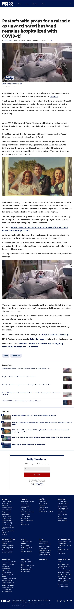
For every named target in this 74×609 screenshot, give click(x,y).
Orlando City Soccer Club (26, 548)
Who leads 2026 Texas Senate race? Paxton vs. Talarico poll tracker (21, 401)
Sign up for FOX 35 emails (7, 575)
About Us (6, 559)
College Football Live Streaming (64, 567)
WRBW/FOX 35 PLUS (8, 585)
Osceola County (6, 520)
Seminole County (7, 523)
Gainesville (16, 356)
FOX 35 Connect (25, 571)
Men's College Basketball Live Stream (64, 577)
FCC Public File (6, 589)
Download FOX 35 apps (9, 578)
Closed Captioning (7, 587)
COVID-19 (54, 96)
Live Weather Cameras (27, 502)
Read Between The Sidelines (26, 542)
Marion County (6, 516)
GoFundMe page (37, 339)
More (43, 4)
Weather (24, 499)
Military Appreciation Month (8, 531)
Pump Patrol (42, 502)
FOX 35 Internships (7, 573)
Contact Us (5, 566)
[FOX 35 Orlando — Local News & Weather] (8, 4)
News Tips (25, 559)
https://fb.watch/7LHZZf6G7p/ (55, 334)
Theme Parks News (8, 545)
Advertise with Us (7, 581)
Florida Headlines (7, 502)
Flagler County (6, 512)
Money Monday (62, 520)
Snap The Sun (25, 524)
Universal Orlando (7, 552)
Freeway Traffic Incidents (43, 508)
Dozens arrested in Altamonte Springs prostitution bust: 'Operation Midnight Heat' (41, 437)
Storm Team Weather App (27, 521)
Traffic (41, 499)
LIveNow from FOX (44, 552)
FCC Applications (7, 591)
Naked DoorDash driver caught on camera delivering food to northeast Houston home (27, 385)
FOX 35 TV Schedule (45, 544)
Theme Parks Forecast (27, 512)
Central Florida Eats (45, 555)
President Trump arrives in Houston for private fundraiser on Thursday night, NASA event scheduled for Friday (31, 393)
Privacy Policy (39, 483)
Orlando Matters (44, 548)
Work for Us (5, 570)
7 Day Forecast (25, 510)
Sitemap (4, 534)
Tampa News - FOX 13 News (64, 546)
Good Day (62, 499)
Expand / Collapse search (71, 4)
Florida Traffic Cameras (46, 511)
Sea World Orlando (7, 550)
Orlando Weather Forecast (26, 506)
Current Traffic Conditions (43, 504)
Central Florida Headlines (6, 504)
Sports (23, 539)
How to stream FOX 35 (9, 562)
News (23, 40)
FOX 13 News (17, 40)
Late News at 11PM (45, 550)
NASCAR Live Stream (64, 572)
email (71, 600)
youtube (67, 600)
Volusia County (6, 525)
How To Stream (43, 542)
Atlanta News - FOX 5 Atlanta (64, 550)
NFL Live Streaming (63, 564)
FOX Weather (24, 518)
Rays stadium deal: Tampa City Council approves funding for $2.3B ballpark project (25, 368)
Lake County (5, 514)
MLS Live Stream (63, 586)
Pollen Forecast (25, 516)
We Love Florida (62, 502)
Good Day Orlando (44, 546)
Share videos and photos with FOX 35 (26, 568)
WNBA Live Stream (63, 584)
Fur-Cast (60, 516)
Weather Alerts (25, 504)
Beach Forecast (25, 514)
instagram (64, 600)
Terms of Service (38, 485)
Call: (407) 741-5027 (26, 562)
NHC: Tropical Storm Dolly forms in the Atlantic (28, 444)
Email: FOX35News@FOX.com (27, 565)
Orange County (6, 518)
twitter (60, 600)
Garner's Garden (62, 514)
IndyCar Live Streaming (64, 574)
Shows (41, 539)
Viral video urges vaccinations (12, 84)
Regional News (64, 539)
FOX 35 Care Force (63, 504)
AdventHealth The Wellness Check (63, 509)
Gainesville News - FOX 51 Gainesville (64, 542)
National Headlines (7, 507)
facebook (57, 600)
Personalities (6, 568)
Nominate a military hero (8, 527)
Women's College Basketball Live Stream (64, 581)
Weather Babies (62, 506)
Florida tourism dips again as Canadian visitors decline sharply (34, 415)
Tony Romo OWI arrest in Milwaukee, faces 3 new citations (18, 377)
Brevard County (6, 510)
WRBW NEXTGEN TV (8, 583)
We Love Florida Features (7, 542)
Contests (43, 559)
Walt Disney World (7, 548)
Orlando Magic (25, 545)
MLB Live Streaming (63, 570)
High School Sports (26, 551)
